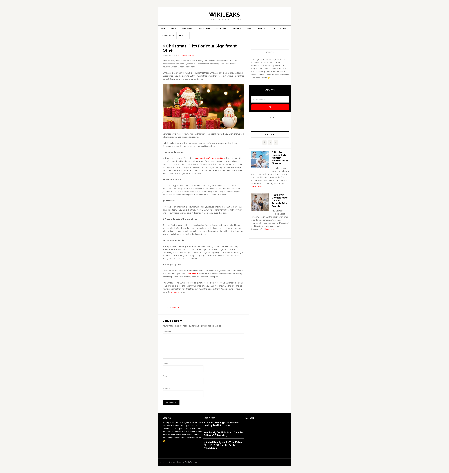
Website (166, 389)
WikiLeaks (224, 14)
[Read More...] (257, 186)
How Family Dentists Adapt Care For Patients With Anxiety (280, 200)
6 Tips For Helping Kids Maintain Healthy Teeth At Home (280, 158)
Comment (167, 332)
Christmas (175, 292)
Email (165, 376)
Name (165, 364)
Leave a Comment (188, 55)
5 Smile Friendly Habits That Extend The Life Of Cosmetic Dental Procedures (223, 445)
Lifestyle (175, 307)
